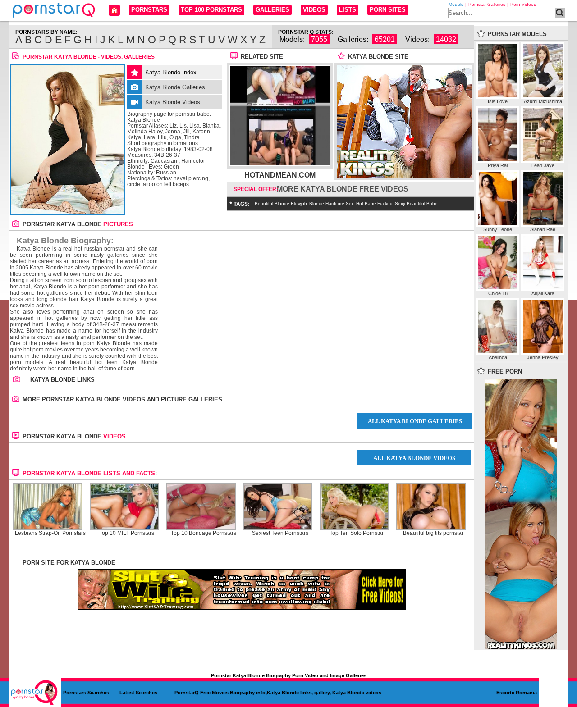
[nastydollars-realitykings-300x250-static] (404, 176)
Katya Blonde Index (171, 72)
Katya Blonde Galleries (175, 87)
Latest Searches (138, 692)
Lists (347, 9)
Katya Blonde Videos (172, 102)
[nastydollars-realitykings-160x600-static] (521, 647)
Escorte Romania (516, 692)
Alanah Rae (542, 229)
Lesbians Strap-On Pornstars (50, 533)
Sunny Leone (497, 229)
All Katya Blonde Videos (414, 458)
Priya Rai (498, 165)
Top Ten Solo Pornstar (357, 533)
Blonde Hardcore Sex (331, 203)
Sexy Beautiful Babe (416, 203)
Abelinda (498, 357)
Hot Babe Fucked (374, 203)
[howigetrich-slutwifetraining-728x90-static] (242, 608)
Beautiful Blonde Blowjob (281, 203)
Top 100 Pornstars (211, 9)
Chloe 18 (498, 293)
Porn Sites (388, 9)
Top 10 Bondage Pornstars (203, 533)
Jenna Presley (543, 357)
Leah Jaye (542, 165)
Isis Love (498, 101)
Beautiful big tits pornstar (433, 533)
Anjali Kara (542, 293)
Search (560, 13)
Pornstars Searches (86, 692)
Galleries (272, 9)
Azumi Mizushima (543, 101)
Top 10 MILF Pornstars (126, 533)
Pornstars (149, 9)
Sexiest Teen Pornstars (280, 533)
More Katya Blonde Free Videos (342, 189)
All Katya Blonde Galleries (415, 421)
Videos (314, 9)
